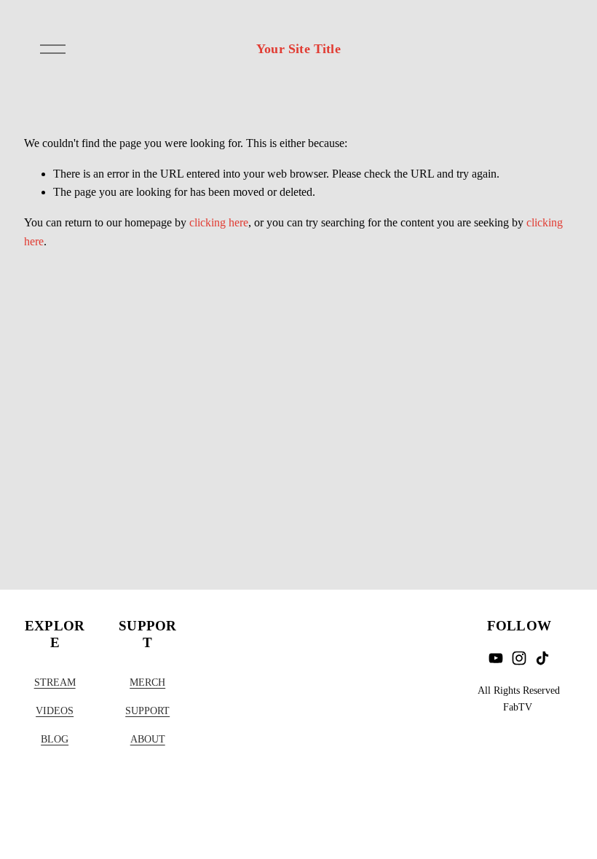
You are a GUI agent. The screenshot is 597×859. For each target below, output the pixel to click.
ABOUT (147, 739)
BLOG (54, 739)
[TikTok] (542, 658)
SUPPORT (147, 710)
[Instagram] (519, 658)
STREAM (55, 682)
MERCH (147, 682)
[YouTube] (496, 658)
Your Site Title (298, 48)
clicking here (218, 222)
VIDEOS (55, 710)
